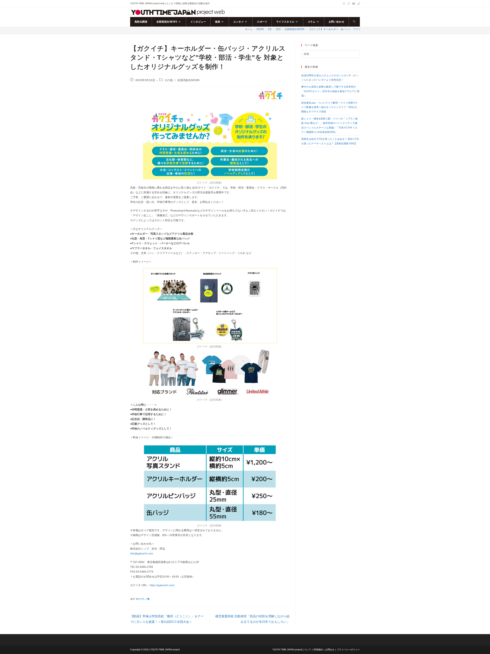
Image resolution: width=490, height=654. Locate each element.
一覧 (147, 599)
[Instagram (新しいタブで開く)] (348, 4)
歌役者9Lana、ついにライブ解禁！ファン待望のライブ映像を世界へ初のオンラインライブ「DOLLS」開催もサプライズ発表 (330, 107)
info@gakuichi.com (141, 553)
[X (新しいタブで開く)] (343, 4)
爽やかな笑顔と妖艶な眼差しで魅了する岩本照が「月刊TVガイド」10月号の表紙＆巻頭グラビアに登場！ (330, 91)
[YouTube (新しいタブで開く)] (353, 4)
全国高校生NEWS (188, 80)
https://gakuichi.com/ (162, 585)
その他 (168, 80)
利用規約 (318, 649)
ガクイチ (140, 599)
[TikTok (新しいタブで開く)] (358, 4)
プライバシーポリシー (348, 649)
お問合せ (329, 649)
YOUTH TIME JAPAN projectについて (291, 649)
